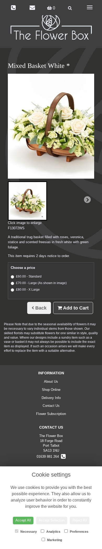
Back (40, 308)
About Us (51, 381)
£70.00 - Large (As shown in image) (41, 283)
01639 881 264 (49, 457)
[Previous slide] (14, 199)
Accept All (23, 520)
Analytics (53, 532)
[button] (27, 201)
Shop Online (51, 390)
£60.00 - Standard (29, 276)
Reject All (79, 520)
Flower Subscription (51, 414)
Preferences (78, 532)
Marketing (54, 540)
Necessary (28, 532)
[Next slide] (87, 199)
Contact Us (51, 406)
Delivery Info (51, 398)
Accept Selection (52, 520)
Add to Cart (75, 308)
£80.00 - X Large (28, 289)
